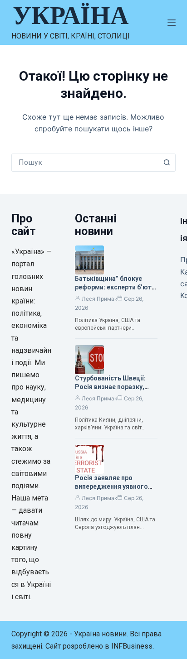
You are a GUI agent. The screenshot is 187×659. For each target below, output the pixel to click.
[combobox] (85, 163)
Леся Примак (99, 298)
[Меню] (171, 23)
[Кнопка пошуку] (166, 162)
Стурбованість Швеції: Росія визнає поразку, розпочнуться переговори (116, 387)
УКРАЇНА (70, 15)
